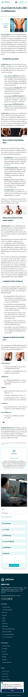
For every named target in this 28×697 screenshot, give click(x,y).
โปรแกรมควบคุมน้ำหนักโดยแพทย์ (8, 628)
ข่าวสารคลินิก (4, 648)
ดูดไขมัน (3, 618)
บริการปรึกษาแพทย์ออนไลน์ (7, 609)
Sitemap (19, 695)
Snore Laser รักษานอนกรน (7, 637)
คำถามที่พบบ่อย (5, 654)
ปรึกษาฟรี (21, 2)
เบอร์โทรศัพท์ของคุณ (6, 535)
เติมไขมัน (4, 620)
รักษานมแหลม (4, 623)
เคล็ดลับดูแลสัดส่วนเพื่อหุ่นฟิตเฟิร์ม (15, 443)
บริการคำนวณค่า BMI (6, 607)
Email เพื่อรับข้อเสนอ (6, 547)
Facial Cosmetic (5, 676)
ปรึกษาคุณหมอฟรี (14, 565)
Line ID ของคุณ (6, 529)
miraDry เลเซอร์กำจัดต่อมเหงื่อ (7, 634)
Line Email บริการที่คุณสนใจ (8, 541)
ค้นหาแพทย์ (4, 615)
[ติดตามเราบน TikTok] (7, 599)
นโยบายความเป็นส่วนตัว (6, 662)
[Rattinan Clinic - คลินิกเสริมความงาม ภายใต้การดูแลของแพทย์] (6, 2)
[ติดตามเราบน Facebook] (2, 599)
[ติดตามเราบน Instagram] (4, 599)
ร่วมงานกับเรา (4, 659)
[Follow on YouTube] (11, 599)
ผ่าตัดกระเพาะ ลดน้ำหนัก (7, 631)
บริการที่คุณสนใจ (6, 553)
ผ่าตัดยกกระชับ (5, 626)
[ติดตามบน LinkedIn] (9, 599)
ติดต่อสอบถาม (4, 612)
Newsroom (4, 651)
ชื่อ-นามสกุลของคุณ (6, 523)
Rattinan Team (18, 16)
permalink (2, 444)
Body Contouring (5, 671)
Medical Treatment (6, 679)
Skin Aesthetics (5, 673)
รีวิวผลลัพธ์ (4, 656)
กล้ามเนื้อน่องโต (13, 121)
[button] (26, 2)
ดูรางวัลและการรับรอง (6, 645)
